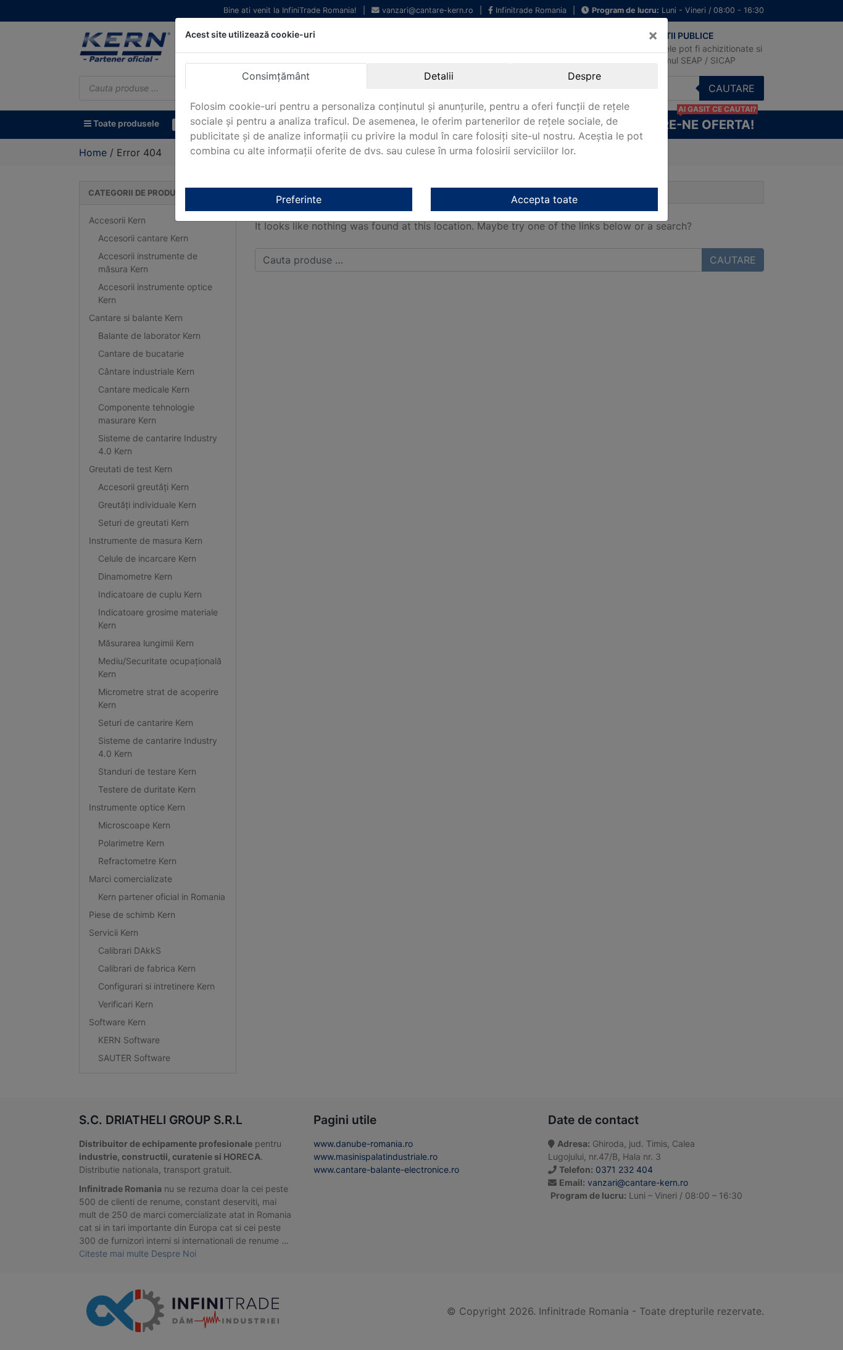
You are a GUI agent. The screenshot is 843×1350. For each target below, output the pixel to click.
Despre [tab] (584, 76)
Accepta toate (544, 199)
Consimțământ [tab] (276, 76)
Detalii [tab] (439, 76)
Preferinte (299, 199)
